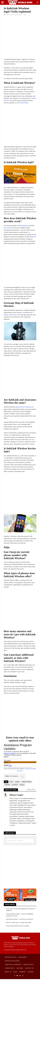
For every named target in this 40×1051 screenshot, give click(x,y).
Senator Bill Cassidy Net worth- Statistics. (18, 926)
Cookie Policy (10, 968)
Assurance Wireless (24, 407)
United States (24, 103)
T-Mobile (7, 785)
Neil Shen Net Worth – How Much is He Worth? (19, 919)
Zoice (15, 972)
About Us (8, 972)
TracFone (14, 785)
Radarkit (22, 972)
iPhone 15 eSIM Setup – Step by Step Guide (18, 922)
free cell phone (9, 228)
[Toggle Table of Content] (21, 776)
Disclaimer (22, 957)
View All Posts (31, 789)
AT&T (30, 312)
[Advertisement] (20, 38)
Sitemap (30, 972)
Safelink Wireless (22, 225)
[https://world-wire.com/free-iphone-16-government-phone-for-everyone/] (20, 895)
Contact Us (29, 968)
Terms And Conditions (13, 964)
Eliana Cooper (9, 14)
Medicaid (33, 237)
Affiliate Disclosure (12, 961)
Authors (20, 968)
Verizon (14, 315)
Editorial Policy (11, 957)
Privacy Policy (28, 964)
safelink (17, 782)
